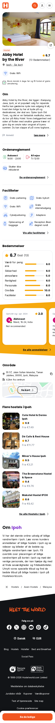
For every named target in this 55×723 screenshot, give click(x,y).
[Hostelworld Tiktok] (45, 627)
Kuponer (28, 693)
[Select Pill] (35, 5)
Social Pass (27, 656)
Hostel (7, 50)
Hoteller (25, 649)
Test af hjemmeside (22, 701)
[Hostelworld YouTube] (31, 627)
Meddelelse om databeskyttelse (27, 686)
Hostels (15, 649)
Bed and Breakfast (41, 649)
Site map (38, 701)
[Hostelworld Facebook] (9, 627)
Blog (6, 649)
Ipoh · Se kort (14, 64)
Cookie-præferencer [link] (27, 708)
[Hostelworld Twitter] (16, 627)
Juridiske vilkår (13, 693)
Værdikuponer (42, 693)
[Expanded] (6, 587)
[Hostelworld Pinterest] (38, 627)
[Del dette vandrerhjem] (51, 45)
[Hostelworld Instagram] (23, 627)
